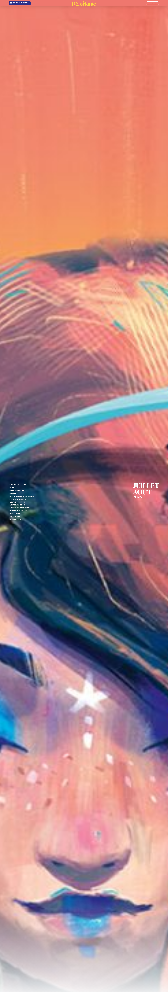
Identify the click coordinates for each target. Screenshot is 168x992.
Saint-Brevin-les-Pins (17, 485)
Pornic (12, 488)
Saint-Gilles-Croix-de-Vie (19, 508)
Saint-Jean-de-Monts (18, 502)
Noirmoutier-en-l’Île (17, 490)
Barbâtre (13, 493)
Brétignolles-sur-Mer (18, 511)
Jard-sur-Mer (14, 516)
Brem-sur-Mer (14, 514)
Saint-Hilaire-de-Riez (17, 505)
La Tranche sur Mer (16, 519)
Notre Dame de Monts (17, 499)
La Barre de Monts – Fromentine (21, 496)
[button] (11, 3)
